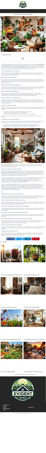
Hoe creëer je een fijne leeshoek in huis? (9, 307)
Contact (4, 409)
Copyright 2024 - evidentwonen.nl (23, 413)
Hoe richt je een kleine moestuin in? (8, 371)
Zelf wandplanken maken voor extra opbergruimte (34, 339)
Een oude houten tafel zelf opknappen (31, 307)
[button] (23, 11)
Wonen (12, 374)
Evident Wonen (6, 405)
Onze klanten (30, 407)
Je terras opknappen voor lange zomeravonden (33, 371)
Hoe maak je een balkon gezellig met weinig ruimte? (11, 274)
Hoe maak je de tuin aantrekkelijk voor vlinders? (11, 339)
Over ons (5, 407)
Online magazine (6, 408)
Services (4, 406)
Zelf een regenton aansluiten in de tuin (31, 274)
